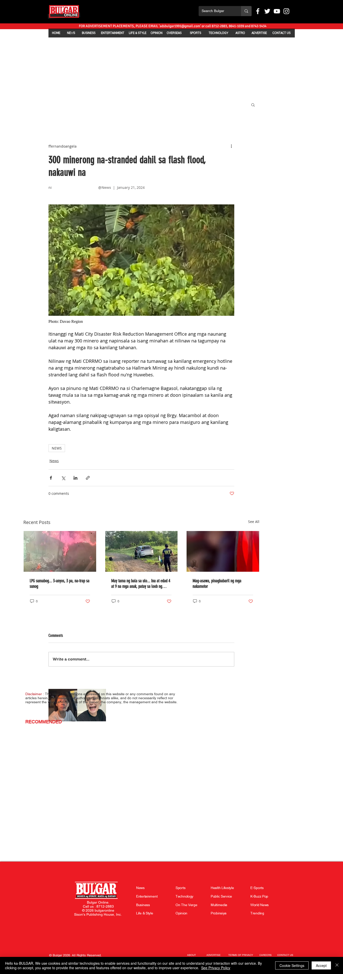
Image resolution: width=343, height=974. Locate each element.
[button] (253, 105)
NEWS (57, 448)
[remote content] (141, 321)
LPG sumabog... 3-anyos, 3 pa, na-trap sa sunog (59, 583)
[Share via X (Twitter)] (63, 477)
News (54, 460)
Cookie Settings (291, 965)
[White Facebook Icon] (258, 11)
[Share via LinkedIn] (75, 477)
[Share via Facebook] (50, 477)
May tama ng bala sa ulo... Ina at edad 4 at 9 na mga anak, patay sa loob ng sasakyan (140, 583)
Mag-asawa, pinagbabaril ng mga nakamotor (217, 583)
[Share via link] (87, 477)
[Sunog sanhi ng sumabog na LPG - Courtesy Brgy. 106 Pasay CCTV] (60, 551)
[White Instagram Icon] (286, 11)
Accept (321, 965)
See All (253, 521)
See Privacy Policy (215, 967)
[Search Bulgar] (246, 11)
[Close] (337, 965)
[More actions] (231, 146)
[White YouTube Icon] (277, 11)
